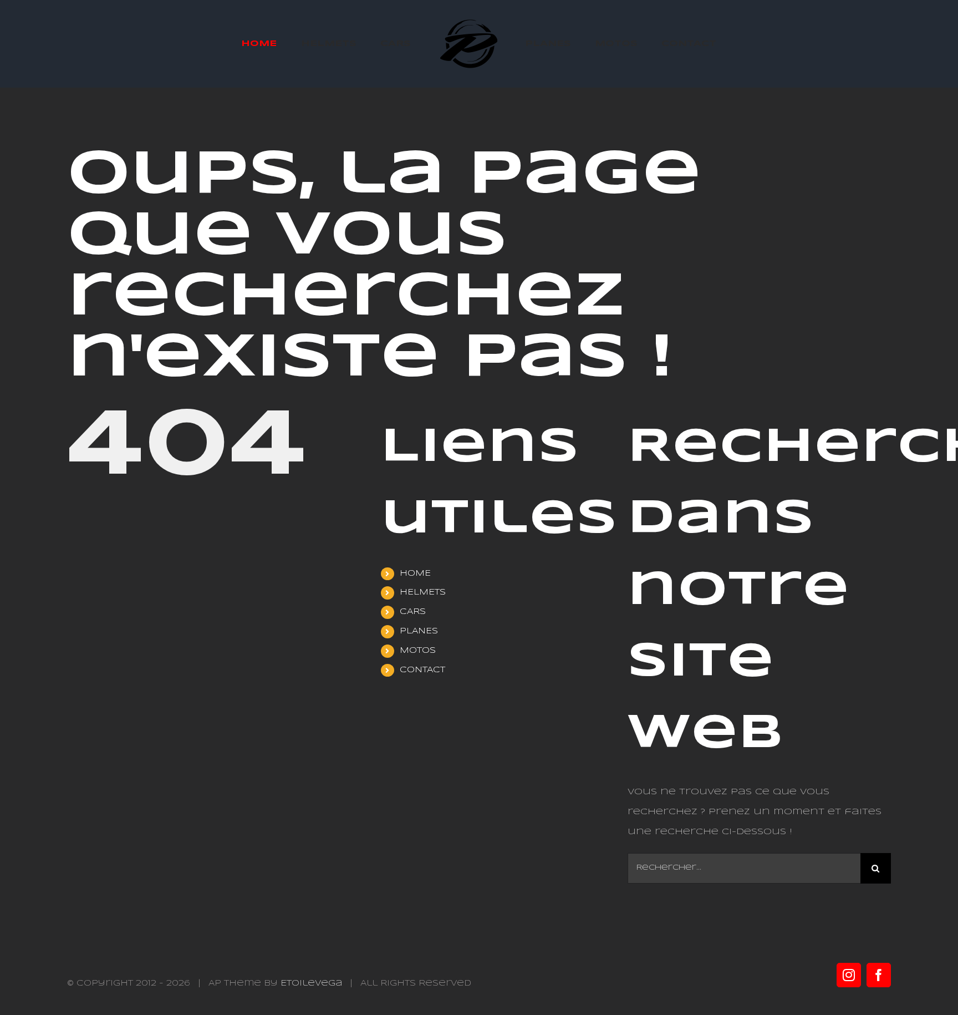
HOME (415, 573)
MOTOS (418, 650)
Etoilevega (311, 983)
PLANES (419, 631)
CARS (413, 612)
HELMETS (423, 592)
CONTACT (422, 670)
